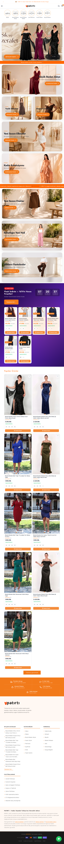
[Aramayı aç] (58, 6)
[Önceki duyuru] (3, 2)
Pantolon (27, 743)
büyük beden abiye (51, 822)
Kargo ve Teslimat (11, 788)
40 (6, 328)
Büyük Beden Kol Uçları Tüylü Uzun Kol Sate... (12, 755)
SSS (46, 743)
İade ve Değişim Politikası (13, 785)
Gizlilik (20, 841)
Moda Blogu (48, 746)
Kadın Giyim (28, 740)
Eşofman (27, 746)
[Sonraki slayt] (58, 56)
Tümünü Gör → (11, 302)
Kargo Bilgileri (49, 750)
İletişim (47, 734)
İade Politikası (37, 841)
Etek (26, 750)
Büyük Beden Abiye (30, 737)
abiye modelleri (19, 822)
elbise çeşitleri (40, 822)
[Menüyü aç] (2, 6)
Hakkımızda (48, 731)
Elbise (27, 734)
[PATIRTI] (30, 6)
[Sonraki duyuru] (61, 2)
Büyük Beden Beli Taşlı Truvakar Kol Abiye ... (12, 741)
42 (9, 328)
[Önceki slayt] (47, 56)
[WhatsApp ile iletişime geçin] (59, 839)
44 (23, 328)
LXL (23, 357)
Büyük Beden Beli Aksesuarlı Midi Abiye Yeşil (13, 760)
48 (40, 426)
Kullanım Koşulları (11, 782)
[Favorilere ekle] (15, 309)
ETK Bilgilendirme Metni (12, 797)
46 (9, 426)
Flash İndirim (28, 753)
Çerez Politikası (10, 791)
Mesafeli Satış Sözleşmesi (13, 800)
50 (14, 426)
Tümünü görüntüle (32, 672)
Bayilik (46, 737)
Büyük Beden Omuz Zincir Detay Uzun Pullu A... (13, 732)
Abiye (26, 731)
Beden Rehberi (49, 740)
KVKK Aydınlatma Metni (12, 794)
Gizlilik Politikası (10, 779)
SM (20, 357)
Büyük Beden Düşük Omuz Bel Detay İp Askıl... (13, 736)
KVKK (44, 841)
